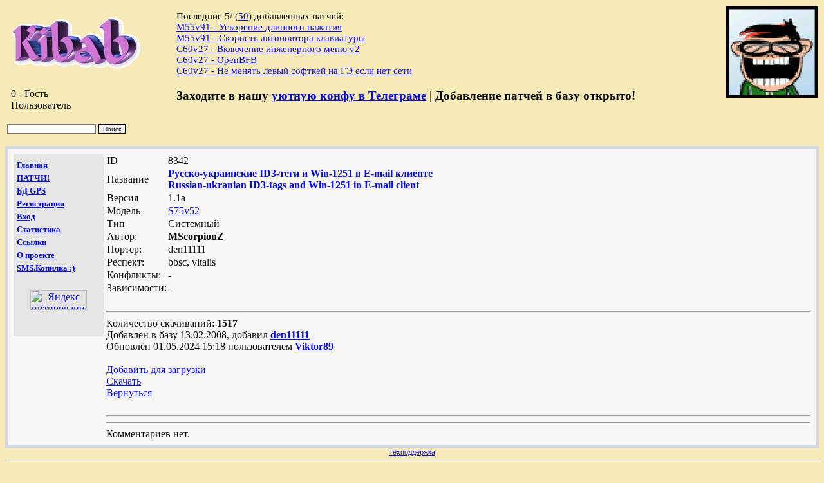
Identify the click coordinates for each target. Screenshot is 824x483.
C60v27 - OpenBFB (216, 60)
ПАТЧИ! (33, 178)
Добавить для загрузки (156, 369)
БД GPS (31, 191)
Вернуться (129, 392)
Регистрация (40, 203)
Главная (32, 165)
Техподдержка (412, 452)
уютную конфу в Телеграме (349, 95)
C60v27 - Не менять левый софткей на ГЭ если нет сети (294, 71)
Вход (26, 216)
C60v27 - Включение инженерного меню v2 (268, 49)
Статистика (39, 229)
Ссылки (31, 242)
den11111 (290, 334)
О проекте (36, 255)
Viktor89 (314, 346)
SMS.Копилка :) (46, 268)
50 (243, 16)
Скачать (123, 381)
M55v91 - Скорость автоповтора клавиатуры (270, 38)
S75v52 (184, 210)
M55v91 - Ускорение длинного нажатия (259, 27)
